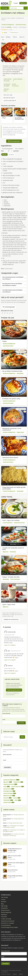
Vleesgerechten (18, 782)
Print (3, 39)
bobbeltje (9, 27)
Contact (3, 899)
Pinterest (15, 37)
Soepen (6, 786)
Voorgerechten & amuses (19, 522)
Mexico (5, 91)
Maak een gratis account (14, 690)
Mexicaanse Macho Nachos (10, 457)
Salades (17, 800)
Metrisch (4, 154)
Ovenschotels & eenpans (21, 24)
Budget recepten (20, 432)
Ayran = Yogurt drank (8, 604)
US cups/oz (11, 154)
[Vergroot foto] (3, 60)
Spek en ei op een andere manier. (14, 856)
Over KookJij (4, 897)
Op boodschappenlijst (7, 148)
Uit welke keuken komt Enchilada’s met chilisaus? (12, 291)
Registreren (23, 3)
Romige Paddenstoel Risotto (15, 875)
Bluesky (8, 974)
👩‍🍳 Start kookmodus (14, 141)
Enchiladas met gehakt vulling (11, 398)
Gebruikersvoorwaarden (7, 921)
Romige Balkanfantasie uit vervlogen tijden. (15, 849)
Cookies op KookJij (6, 919)
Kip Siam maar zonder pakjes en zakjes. (16, 863)
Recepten (13, 18)
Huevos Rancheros (13, 870)
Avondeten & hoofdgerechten (8, 24)
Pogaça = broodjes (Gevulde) (10, 577)
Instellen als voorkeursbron (11, 619)
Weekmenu (4, 914)
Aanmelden (21, 723)
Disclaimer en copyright (7, 923)
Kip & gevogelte (20, 373)
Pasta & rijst (7, 797)
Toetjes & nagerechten (7, 522)
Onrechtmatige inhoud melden (9, 927)
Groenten (16, 797)
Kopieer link (22, 37)
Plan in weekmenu (19, 148)
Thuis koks (4, 916)
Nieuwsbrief (4, 908)
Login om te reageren (10, 645)
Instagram (14, 974)
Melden (11, 642)
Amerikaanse (15, 86)
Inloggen (16, 3)
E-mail (3, 719)
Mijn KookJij (4, 906)
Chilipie (4, 341)
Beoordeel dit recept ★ (9, 97)
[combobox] (16, 8)
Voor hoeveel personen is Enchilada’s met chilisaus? (12, 278)
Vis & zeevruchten (9, 788)
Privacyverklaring (5, 925)
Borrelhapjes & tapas (9, 791)
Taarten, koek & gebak (15, 579)
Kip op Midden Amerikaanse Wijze (12, 371)
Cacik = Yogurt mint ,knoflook (10, 520)
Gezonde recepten (9, 802)
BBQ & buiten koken (9, 795)
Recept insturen (5, 910)
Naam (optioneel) (6, 713)
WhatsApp (8, 37)
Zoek (22, 737)
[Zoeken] (25, 8)
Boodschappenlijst (6, 912)
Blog (2, 904)
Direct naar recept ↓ (8, 95)
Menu (5, 8)
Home (8, 18)
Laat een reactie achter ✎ (10, 100)
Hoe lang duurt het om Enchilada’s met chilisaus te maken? (12, 284)
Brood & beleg (13, 551)
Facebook (21, 974)
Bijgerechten (5, 551)
